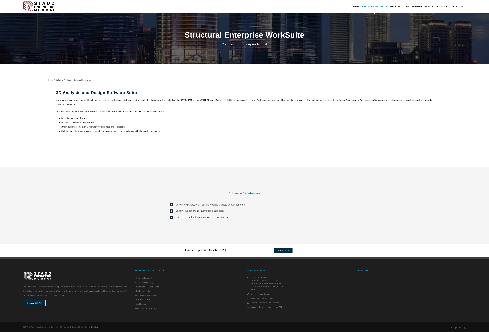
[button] (244, 205)
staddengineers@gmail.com (262, 298)
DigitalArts (94, 327)
